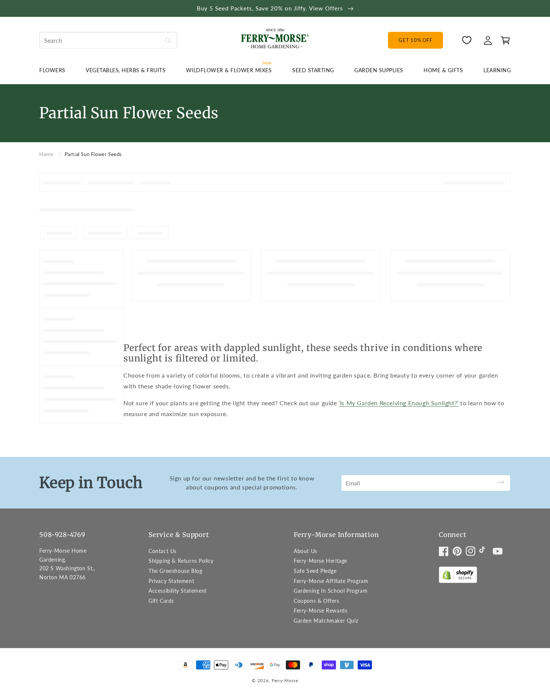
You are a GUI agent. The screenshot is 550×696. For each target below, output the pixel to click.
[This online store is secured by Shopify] (458, 576)
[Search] (168, 40)
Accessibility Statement (178, 590)
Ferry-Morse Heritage (320, 561)
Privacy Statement (171, 581)
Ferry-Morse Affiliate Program (331, 581)
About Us (305, 551)
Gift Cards (161, 601)
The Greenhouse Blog (175, 571)
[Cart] (503, 40)
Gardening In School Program (330, 590)
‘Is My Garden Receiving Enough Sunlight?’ (399, 402)
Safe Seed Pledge (315, 571)
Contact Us (163, 551)
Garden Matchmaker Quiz (326, 620)
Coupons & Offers (316, 601)
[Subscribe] (501, 482)
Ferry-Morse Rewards (320, 610)
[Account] (488, 40)
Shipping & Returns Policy (181, 561)
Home (46, 154)
